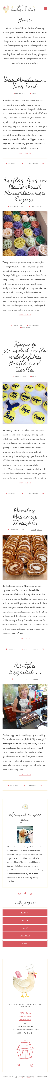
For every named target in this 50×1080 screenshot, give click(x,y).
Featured (25, 935)
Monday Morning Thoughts (25, 517)
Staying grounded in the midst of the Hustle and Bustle (25, 357)
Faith (25, 920)
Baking (33, 530)
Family (33, 206)
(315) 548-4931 (25, 1019)
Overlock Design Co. (26, 1077)
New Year (26, 327)
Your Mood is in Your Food (25, 83)
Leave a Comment (31, 164)
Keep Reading (25, 153)
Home (34, 93)
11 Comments (31, 785)
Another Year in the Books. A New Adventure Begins (25, 190)
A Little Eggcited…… (25, 669)
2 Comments (34, 325)
